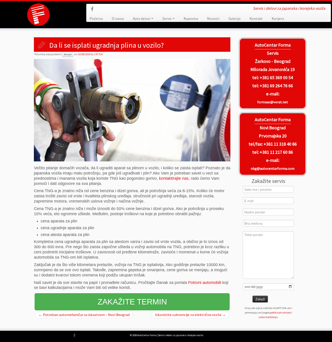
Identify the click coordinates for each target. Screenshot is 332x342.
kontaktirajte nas (174, 178)
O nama (118, 18)
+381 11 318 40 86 (280, 144)
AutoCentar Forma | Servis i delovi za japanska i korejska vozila (170, 335)
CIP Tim (98, 54)
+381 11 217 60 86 (276, 152)
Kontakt (256, 18)
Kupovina (191, 18)
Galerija (235, 18)
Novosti (213, 18)
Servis (167, 18)
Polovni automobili (204, 282)
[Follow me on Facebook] (94, 10)
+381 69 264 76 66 (276, 86)
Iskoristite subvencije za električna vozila (190, 314)
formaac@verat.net (272, 102)
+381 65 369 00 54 (276, 77)
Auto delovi (142, 18)
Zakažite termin (132, 301)
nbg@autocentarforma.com (273, 168)
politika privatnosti (280, 312)
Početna (96, 18)
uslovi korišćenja (268, 317)
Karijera (278, 18)
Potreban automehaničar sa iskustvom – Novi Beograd (84, 314)
